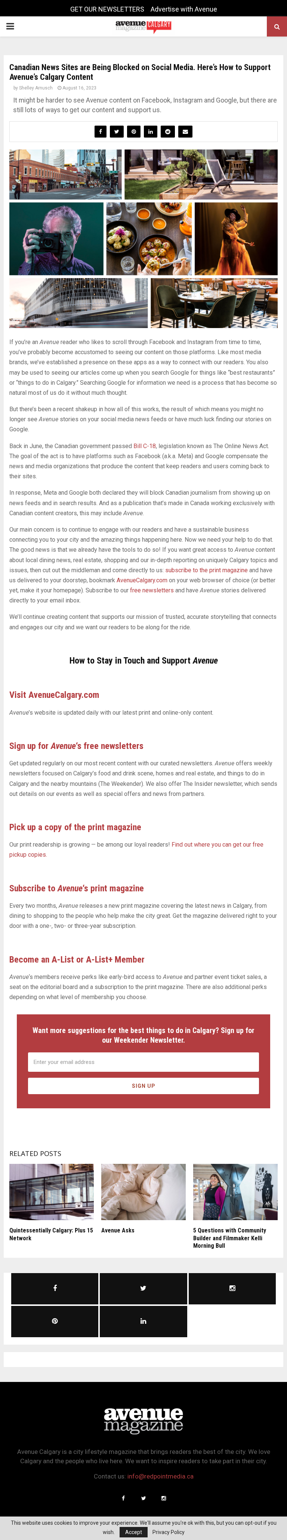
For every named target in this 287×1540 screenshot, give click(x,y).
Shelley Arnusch (36, 88)
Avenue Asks (118, 1230)
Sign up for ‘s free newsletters (76, 746)
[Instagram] (163, 1498)
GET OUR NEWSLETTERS (107, 9)
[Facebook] (123, 1498)
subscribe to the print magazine (206, 570)
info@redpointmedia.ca (160, 1476)
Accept (133, 1532)
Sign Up (143, 1086)
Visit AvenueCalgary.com (54, 695)
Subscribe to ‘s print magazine (76, 888)
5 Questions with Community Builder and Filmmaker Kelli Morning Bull (229, 1238)
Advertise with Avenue (184, 9)
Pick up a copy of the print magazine (75, 827)
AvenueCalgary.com (142, 580)
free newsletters (152, 590)
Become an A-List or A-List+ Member (77, 959)
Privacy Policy (168, 1532)
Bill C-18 (144, 446)
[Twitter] (143, 1498)
